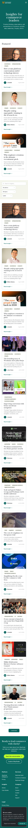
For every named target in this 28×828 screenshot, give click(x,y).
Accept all (22, 823)
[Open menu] (26, 2)
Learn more (12, 819)
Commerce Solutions (20, 777)
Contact (17, 792)
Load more (14, 730)
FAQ (16, 795)
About (16, 787)
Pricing (3, 779)
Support (17, 797)
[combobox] (9, 187)
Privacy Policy (5, 805)
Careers (17, 790)
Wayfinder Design (19, 780)
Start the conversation (13, 756)
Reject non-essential (10, 823)
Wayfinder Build (19, 775)
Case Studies (5, 790)
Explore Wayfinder (14, 761)
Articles (4, 787)
